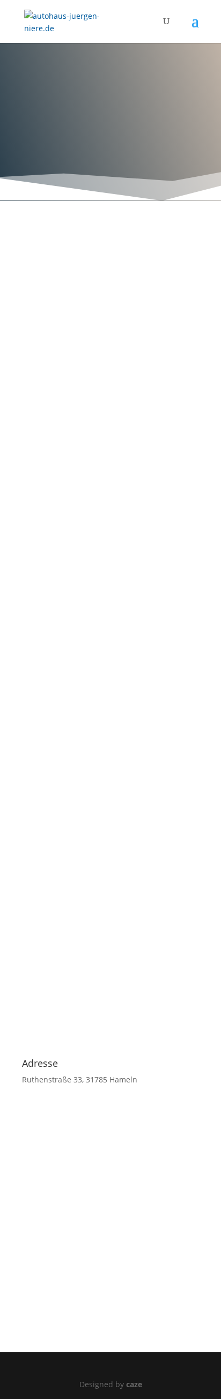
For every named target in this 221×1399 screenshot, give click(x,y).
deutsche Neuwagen (93, 555)
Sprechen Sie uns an (110, 373)
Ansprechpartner (85, 622)
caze (134, 1384)
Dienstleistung (79, 589)
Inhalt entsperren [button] (53, 322)
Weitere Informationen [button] (63, 334)
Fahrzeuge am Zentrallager (107, 522)
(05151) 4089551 (85, 141)
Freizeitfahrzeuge (85, 455)
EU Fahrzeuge (77, 489)
